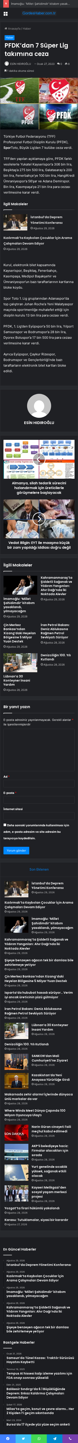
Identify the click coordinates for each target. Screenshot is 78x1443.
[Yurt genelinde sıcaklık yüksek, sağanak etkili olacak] (16, 1173)
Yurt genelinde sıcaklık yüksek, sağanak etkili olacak (49, 1171)
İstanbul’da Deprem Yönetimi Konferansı (48, 885)
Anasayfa (13, 28)
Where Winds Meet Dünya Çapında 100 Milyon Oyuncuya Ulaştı (35, 1112)
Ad (6, 776)
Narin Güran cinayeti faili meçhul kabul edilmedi (51, 1129)
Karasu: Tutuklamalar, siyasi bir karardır (36, 1220)
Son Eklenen (39, 869)
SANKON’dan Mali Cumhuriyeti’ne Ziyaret (50, 1058)
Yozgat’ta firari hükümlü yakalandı (32, 1208)
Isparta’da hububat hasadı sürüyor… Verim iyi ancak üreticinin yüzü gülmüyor (39, 994)
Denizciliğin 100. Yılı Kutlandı (56, 657)
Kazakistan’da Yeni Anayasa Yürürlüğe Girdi (51, 1077)
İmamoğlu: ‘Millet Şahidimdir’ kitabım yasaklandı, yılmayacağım (19, 605)
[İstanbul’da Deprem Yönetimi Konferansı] (15, 222)
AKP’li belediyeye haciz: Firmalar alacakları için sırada (50, 1150)
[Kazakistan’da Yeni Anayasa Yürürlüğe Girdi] (16, 1081)
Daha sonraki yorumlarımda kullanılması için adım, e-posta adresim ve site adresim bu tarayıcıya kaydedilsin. (36, 831)
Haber (27, 28)
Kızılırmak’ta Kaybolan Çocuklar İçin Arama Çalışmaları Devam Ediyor (39, 904)
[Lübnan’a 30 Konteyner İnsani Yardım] (20, 662)
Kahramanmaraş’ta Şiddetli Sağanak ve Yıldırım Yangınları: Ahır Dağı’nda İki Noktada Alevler (56, 585)
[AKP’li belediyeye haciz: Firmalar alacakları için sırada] (16, 1152)
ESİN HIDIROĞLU (20, 63)
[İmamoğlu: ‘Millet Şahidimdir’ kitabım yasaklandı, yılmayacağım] (20, 585)
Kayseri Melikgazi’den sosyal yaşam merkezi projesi (49, 1192)
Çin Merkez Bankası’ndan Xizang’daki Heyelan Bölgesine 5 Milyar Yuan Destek (19, 633)
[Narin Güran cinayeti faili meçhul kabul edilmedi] (16, 1133)
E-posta (9, 793)
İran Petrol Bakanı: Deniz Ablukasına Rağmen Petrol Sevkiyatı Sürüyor (55, 631)
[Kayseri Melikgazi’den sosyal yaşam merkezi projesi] (16, 1193)
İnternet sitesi (13, 809)
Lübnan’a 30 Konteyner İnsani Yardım (16, 680)
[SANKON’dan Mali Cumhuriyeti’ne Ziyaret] (16, 1062)
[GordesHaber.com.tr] (39, 13)
